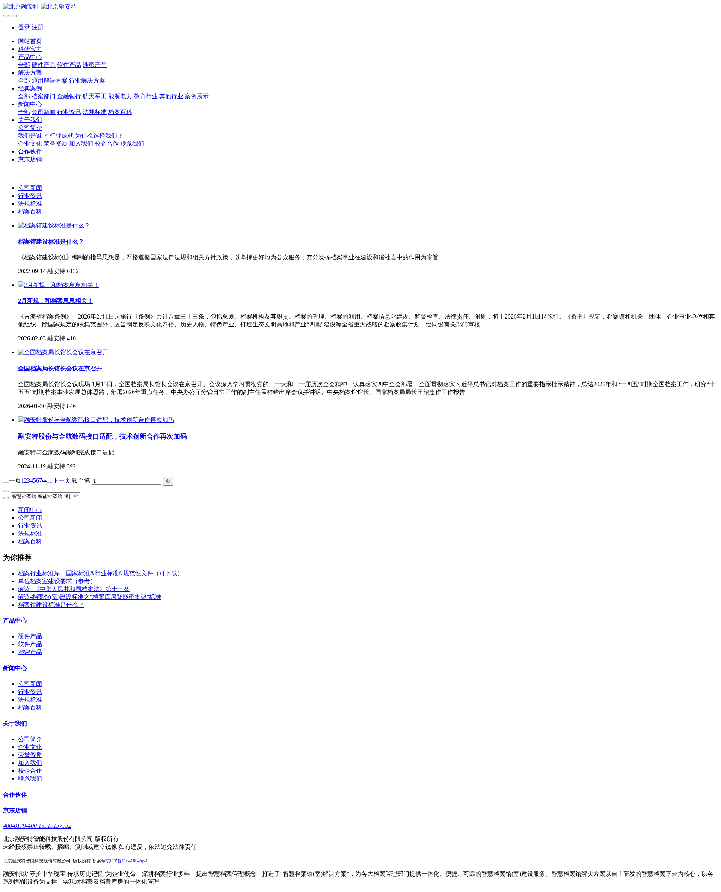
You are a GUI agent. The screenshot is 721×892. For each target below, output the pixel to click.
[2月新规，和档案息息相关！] (58, 285)
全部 (24, 65)
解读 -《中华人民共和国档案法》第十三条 (74, 589)
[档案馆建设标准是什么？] (54, 225)
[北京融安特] (360, 7)
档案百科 (30, 211)
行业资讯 (30, 196)
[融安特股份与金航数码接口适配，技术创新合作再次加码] (96, 420)
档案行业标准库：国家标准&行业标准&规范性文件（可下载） (100, 573)
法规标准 (30, 203)
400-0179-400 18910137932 (37, 826)
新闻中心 (30, 510)
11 (50, 480)
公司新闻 (30, 188)
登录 (24, 27)
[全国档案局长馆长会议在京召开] (63, 352)
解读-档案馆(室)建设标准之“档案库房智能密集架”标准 (89, 597)
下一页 (62, 480)
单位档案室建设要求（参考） (57, 581)
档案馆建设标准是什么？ (51, 605)
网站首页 (30, 41)
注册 (38, 27)
